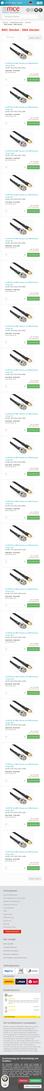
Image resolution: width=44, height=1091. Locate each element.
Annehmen (35, 1081)
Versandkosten (8, 908)
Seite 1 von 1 (35, 38)
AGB (5, 911)
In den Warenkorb (33, 79)
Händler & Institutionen (11, 901)
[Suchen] (39, 16)
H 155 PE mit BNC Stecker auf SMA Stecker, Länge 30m (21, 765)
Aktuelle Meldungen (10, 895)
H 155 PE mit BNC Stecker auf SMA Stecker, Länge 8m (21, 459)
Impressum (7, 921)
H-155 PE (28, 22)
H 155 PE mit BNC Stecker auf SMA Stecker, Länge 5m (21, 327)
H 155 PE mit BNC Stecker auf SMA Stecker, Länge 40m (21, 853)
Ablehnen (23, 1081)
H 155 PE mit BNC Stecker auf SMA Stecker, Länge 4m (21, 283)
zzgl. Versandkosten (33, 75)
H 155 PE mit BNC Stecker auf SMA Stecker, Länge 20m (21, 678)
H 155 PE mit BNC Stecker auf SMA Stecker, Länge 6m (21, 371)
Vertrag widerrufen (12, 931)
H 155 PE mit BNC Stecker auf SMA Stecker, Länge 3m (21, 240)
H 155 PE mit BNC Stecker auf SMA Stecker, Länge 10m (21, 546)
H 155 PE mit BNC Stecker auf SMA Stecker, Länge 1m (21, 108)
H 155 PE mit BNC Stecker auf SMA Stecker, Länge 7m (21, 415)
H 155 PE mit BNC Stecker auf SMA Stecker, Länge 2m (21, 196)
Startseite (5, 22)
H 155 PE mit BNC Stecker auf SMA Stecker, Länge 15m (21, 634)
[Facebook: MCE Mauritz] (38, 2)
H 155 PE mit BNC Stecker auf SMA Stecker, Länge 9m (21, 502)
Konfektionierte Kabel (16, 22)
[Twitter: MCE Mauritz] (41, 2)
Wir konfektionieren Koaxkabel (14, 898)
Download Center (9, 927)
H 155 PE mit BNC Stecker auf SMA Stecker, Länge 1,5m (21, 152)
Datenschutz (7, 914)
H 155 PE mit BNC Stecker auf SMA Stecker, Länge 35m (21, 809)
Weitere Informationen (32, 1086)
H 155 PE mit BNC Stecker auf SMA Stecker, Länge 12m (21, 590)
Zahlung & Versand (10, 904)
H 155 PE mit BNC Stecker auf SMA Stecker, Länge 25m (21, 722)
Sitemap (6, 924)
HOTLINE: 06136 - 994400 (13, 3)
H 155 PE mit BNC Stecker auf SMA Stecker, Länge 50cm (21, 64)
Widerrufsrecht (8, 917)
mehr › (36, 1051)
